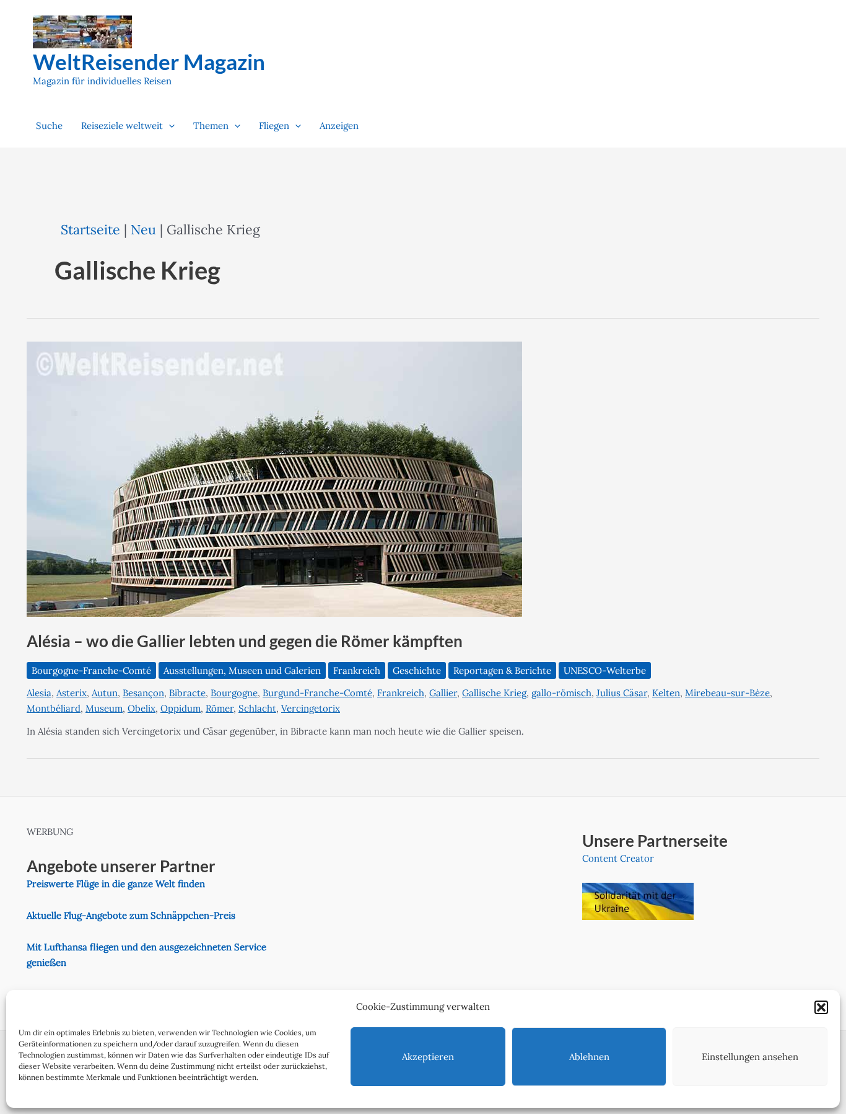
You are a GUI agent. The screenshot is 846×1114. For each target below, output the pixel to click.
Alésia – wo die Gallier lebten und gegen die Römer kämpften (245, 641)
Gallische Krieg (494, 693)
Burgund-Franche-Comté (317, 693)
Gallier (443, 693)
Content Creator (618, 858)
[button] (821, 1007)
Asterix (71, 693)
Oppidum (180, 708)
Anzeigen (339, 125)
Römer (219, 708)
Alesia (39, 693)
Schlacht (257, 708)
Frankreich (356, 670)
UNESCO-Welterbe (605, 670)
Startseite (90, 229)
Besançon (143, 693)
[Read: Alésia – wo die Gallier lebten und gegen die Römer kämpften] (274, 478)
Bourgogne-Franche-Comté (91, 670)
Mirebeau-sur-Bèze (727, 693)
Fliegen (274, 125)
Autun (105, 693)
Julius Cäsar (621, 693)
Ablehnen (589, 1057)
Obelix (141, 708)
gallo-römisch (561, 693)
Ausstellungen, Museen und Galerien (242, 670)
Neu (143, 229)
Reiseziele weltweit (122, 125)
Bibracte (187, 693)
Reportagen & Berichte (502, 670)
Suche (49, 125)
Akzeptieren (428, 1057)
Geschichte (417, 670)
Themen (211, 125)
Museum (104, 708)
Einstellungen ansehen (750, 1057)
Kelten (666, 693)
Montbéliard (54, 708)
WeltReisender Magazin (149, 61)
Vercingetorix (310, 708)
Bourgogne (234, 693)
